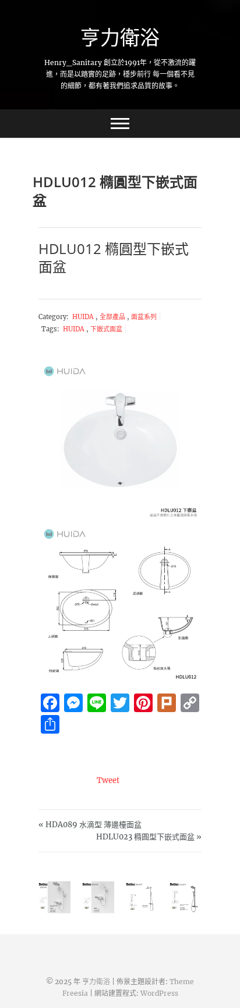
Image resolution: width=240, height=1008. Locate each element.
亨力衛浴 (120, 37)
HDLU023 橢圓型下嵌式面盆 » (149, 837)
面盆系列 (144, 317)
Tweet (108, 780)
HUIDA (84, 317)
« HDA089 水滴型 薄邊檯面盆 (90, 825)
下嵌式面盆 (106, 329)
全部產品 (113, 317)
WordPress (159, 993)
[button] (120, 440)
